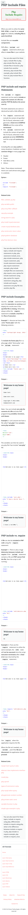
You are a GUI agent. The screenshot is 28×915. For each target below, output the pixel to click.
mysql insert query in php (10, 766)
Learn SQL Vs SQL (7, 864)
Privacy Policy (7, 899)
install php (4, 777)
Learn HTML (5, 872)
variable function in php (9, 804)
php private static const (9, 799)
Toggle (3, 3)
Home (4, 852)
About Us (11, 895)
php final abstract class (9, 240)
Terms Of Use (21, 895)
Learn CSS (5, 875)
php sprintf (5, 782)
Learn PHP (5, 884)
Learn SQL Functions (8, 861)
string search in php (8, 218)
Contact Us (14, 903)
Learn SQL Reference (8, 866)
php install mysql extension (10, 222)
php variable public (7, 204)
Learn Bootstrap (7, 878)
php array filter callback (9, 209)
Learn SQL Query (7, 858)
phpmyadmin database (9, 236)
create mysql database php (10, 227)
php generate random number (11, 795)
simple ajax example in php (10, 808)
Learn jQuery (6, 881)
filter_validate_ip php (8, 200)
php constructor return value (11, 231)
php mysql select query (9, 791)
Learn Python (6, 887)
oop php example (7, 213)
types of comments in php (10, 786)
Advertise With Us (19, 899)
